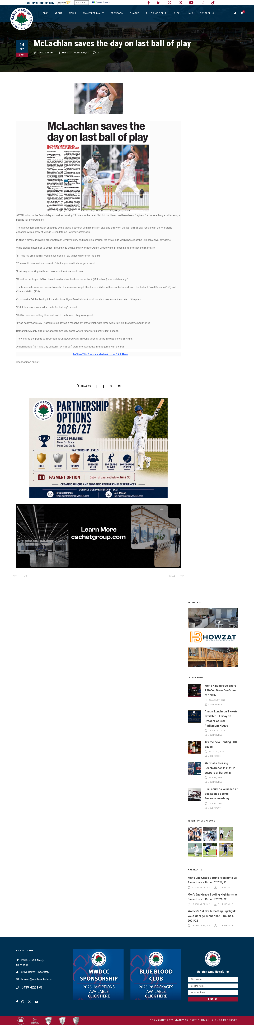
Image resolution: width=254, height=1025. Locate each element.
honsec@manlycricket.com (36, 979)
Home (44, 13)
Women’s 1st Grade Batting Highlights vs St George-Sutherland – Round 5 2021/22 (212, 916)
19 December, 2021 (201, 904)
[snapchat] (213, 3)
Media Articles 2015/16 (75, 53)
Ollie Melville (225, 887)
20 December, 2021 (201, 887)
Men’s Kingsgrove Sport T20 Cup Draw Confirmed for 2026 (221, 690)
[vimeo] (180, 3)
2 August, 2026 (216, 752)
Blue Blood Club (156, 13)
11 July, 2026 (215, 803)
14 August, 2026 (217, 731)
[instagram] (202, 3)
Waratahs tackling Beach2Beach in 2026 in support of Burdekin (220, 768)
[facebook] (148, 3)
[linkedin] (158, 3)
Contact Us (207, 13)
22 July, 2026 (215, 778)
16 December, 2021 (201, 926)
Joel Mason (46, 53)
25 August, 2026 (217, 700)
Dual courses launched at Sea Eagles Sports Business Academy (221, 793)
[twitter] (169, 3)
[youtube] (191, 3)
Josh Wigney (215, 704)
